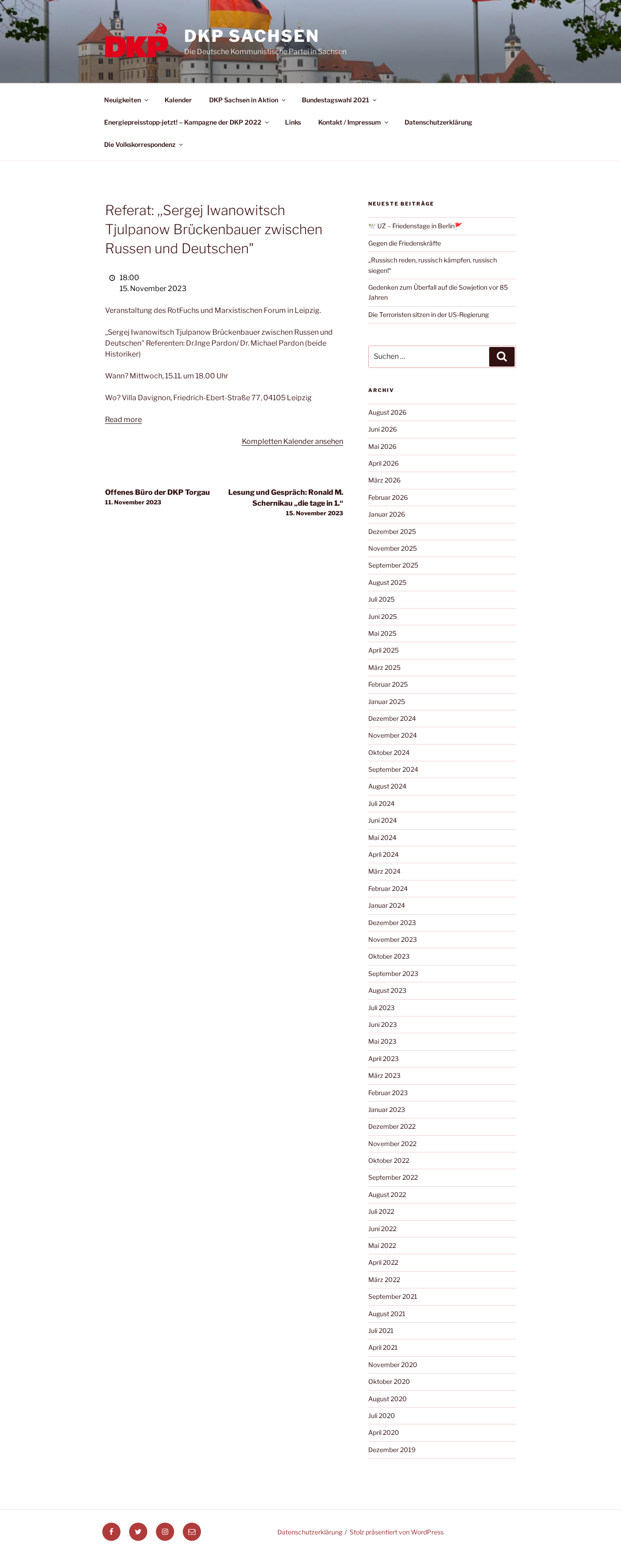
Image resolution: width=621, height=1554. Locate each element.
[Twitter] (138, 1532)
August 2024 (387, 786)
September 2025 (393, 565)
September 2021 (392, 1296)
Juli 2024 (381, 803)
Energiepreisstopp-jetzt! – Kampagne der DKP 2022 (182, 122)
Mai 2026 (382, 446)
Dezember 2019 (392, 1449)
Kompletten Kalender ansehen (292, 441)
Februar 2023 (388, 1092)
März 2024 (384, 871)
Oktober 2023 (389, 956)
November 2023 (392, 939)
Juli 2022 (381, 1211)
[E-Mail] (192, 1532)
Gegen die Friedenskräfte (404, 243)
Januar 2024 (386, 905)
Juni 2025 (382, 616)
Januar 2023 (386, 1109)
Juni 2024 (382, 820)
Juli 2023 (381, 1007)
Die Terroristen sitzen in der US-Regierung (428, 314)
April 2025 (383, 650)
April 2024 (383, 854)
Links (293, 122)
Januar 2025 (386, 701)
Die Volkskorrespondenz (139, 144)
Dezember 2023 (392, 922)
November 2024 (392, 735)
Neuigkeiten (122, 100)
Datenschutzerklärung (438, 122)
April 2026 (383, 463)
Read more (123, 419)
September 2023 (393, 973)
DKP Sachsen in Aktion (243, 100)
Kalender (178, 100)
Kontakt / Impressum (349, 122)
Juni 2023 (382, 1024)
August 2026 (387, 412)
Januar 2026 (386, 514)
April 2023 (383, 1058)
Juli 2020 (381, 1415)
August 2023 (387, 990)
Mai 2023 (382, 1041)
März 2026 (384, 480)
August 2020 (387, 1399)
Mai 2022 (382, 1245)
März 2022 (384, 1279)
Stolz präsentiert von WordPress (397, 1532)
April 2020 (383, 1432)
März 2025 (384, 667)
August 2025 (387, 582)
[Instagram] (165, 1532)
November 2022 (392, 1143)
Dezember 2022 (392, 1126)
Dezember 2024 (392, 718)
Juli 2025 (381, 599)
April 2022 (383, 1262)
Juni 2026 (382, 429)
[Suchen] (502, 356)
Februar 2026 (388, 497)
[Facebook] (111, 1532)
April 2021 (383, 1347)
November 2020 (392, 1364)
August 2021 (387, 1314)
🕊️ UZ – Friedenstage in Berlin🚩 (415, 226)
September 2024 (393, 769)
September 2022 (393, 1177)
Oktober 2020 (389, 1381)
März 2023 (384, 1075)
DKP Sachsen (252, 36)
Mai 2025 (382, 633)
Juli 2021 (381, 1330)
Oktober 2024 (389, 752)
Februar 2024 (388, 888)
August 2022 (387, 1194)
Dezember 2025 (392, 531)
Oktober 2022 (388, 1160)
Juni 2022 (382, 1228)
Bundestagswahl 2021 (335, 100)
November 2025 (392, 548)
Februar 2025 (388, 684)
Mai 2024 (382, 837)
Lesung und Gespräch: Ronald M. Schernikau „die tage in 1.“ (285, 502)
